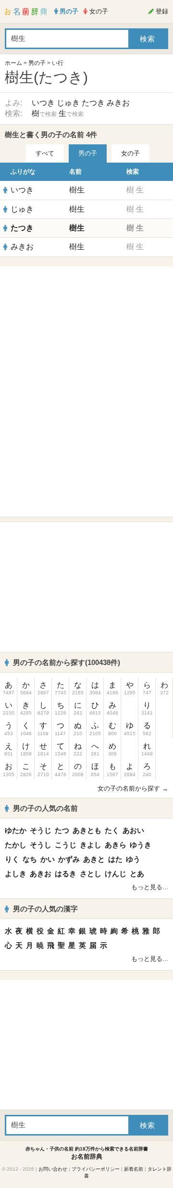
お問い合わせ (52, 1169)
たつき (93, 103)
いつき (43, 103)
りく (12, 859)
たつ (62, 830)
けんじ (115, 873)
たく (112, 830)
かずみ (69, 859)
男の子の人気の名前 (45, 808)
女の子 (130, 153)
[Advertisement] (86, 331)
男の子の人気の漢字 (45, 909)
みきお (118, 103)
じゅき (68, 103)
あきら (115, 845)
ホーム (13, 63)
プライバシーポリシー (96, 1169)
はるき (65, 873)
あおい (133, 830)
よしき (15, 873)
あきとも (87, 830)
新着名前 (133, 1169)
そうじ (40, 830)
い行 (57, 63)
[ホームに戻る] (25, 11)
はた (115, 859)
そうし (40, 845)
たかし (15, 845)
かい (47, 859)
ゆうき (140, 845)
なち (30, 859)
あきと (94, 859)
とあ (137, 873)
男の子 (37, 63)
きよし (90, 845)
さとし (90, 873)
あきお (40, 873)
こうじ (65, 845)
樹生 (77, 190)
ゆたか (15, 830)
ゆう (133, 859)
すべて (45, 153)
